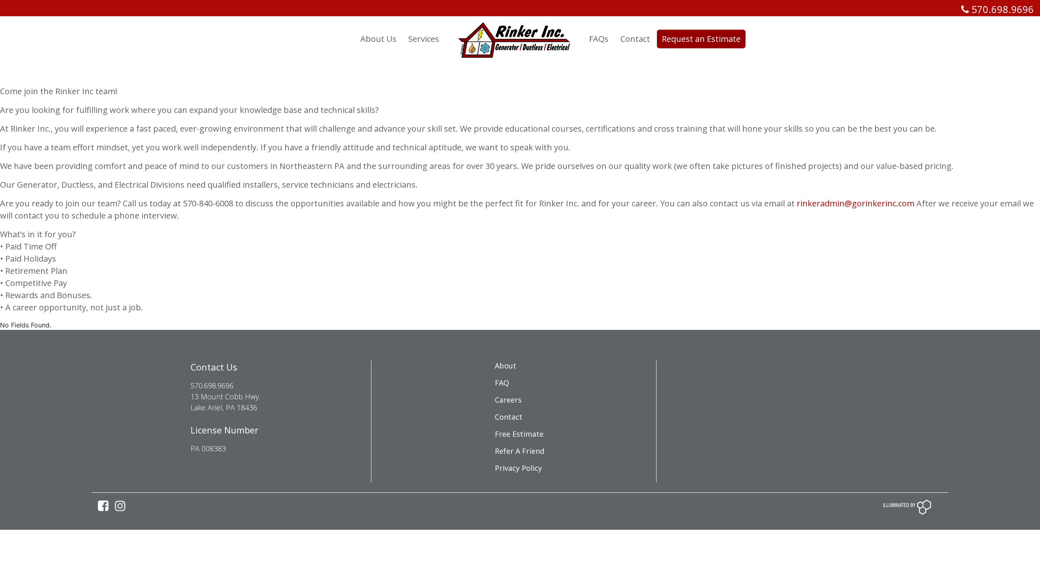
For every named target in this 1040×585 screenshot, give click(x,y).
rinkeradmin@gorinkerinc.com (855, 203)
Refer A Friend (519, 451)
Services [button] (423, 38)
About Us (378, 38)
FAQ (502, 383)
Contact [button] (635, 38)
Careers (508, 400)
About (505, 365)
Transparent (324, 38)
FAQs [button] (599, 38)
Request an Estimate (701, 38)
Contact (508, 417)
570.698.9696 (1001, 9)
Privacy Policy (518, 468)
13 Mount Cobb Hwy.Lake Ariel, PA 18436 (225, 402)
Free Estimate (519, 434)
